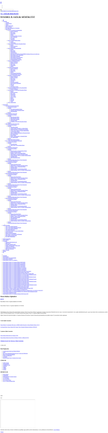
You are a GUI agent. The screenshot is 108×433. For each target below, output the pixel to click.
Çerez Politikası (56, 429)
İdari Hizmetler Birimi (14, 117)
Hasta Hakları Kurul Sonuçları (16, 57)
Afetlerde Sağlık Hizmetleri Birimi (17, 110)
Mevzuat (12, 84)
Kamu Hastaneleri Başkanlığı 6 (12, 210)
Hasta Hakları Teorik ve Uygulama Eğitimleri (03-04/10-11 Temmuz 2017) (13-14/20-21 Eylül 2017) (23, 290)
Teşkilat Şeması (9, 23)
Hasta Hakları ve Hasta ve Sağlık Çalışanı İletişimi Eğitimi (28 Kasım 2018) (18, 288)
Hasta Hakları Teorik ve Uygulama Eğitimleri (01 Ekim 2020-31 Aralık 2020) (18, 273)
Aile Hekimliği (6, 363)
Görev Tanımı (13, 96)
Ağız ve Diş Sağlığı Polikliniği (12, 228)
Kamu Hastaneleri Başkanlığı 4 (12, 185)
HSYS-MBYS (6, 240)
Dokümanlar (12, 33)
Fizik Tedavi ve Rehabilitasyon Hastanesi (14, 234)
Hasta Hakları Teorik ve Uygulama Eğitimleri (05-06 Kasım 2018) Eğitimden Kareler (20, 284)
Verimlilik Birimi (13, 156)
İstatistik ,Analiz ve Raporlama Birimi (17, 153)
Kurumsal (5, 21)
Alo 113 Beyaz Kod (7, 380)
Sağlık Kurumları (6, 225)
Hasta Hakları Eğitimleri (15, 56)
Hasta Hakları (5, 374)
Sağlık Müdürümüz (9, 25)
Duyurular (12, 38)
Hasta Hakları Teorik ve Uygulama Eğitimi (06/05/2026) (14, 262)
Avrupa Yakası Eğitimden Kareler (9, 292)
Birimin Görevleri (14, 46)
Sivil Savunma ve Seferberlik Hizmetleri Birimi (17, 90)
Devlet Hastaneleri (9, 232)
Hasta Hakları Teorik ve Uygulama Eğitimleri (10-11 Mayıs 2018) (16, 285)
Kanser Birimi (13, 135)
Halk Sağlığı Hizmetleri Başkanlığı (12, 123)
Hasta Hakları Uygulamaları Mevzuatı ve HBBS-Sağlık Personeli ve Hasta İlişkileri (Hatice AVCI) (19, 324)
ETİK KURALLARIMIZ (11, 247)
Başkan (11, 45)
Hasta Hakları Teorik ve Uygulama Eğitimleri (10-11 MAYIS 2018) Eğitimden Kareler (20, 291)
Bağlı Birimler (8, 29)
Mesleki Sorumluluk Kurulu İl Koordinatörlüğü (17, 87)
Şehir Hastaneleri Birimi (15, 157)
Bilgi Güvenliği (6, 250)
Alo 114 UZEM (6, 378)
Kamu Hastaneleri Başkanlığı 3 (12, 173)
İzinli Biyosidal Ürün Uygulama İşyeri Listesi (12, 357)
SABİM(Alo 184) (6, 365)
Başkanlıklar (5, 104)
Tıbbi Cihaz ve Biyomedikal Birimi (17, 145)
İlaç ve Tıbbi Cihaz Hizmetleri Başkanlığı (14, 140)
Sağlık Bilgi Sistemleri (14, 119)
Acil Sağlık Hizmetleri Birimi (16, 109)
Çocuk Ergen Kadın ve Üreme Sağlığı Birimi (14, 230)
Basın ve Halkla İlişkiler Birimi (14, 40)
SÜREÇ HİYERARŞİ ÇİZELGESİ (13, 245)
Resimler (12, 100)
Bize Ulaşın (12, 32)
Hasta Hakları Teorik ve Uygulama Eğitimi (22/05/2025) (14, 265)
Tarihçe (7, 24)
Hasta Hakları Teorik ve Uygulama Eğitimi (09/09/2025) (14, 264)
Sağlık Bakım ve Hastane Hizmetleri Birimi (19, 154)
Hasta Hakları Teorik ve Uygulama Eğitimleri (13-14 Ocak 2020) (16, 275)
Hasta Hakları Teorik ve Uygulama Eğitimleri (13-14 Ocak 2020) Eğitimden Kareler (19, 274)
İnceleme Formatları (14, 82)
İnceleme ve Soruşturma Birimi (14, 75)
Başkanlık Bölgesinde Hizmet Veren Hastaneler (17, 159)
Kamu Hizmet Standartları (15, 58)
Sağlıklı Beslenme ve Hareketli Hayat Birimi (19, 129)
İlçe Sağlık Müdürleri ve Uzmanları (12, 28)
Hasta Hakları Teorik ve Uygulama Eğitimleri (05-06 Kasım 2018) (16, 283)
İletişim (11, 34)
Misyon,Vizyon (9, 26)
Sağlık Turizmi (6, 362)
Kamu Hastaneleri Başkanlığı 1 (12, 147)
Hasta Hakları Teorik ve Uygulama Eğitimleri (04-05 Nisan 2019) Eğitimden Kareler (19, 279)
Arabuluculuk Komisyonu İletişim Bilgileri (11, 351)
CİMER (4, 368)
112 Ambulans (6, 377)
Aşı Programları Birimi (15, 131)
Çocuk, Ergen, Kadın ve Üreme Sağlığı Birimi (19, 130)
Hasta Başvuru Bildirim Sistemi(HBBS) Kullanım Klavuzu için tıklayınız (24, 54)
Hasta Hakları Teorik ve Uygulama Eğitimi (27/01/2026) (14, 263)
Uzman (11, 41)
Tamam (1, 431)
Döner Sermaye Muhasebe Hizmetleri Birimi (17, 43)
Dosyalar (12, 81)
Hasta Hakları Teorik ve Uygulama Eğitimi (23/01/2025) (14, 266)
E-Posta (4, 369)
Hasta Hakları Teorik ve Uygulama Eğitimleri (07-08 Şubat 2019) (16, 282)
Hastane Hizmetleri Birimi (15, 152)
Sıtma (4, 352)
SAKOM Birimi (13, 111)
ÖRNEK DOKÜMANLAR (11, 242)
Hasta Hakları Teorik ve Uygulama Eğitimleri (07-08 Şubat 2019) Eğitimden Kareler (19, 281)
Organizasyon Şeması (12, 107)
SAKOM (5, 366)
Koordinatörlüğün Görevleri (16, 36)
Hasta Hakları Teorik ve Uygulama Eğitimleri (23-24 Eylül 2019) (16, 278)
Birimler (9, 108)
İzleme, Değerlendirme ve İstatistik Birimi (18, 136)
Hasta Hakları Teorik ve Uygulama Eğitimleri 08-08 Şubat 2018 (15, 293)
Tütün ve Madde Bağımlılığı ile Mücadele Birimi (20, 132)
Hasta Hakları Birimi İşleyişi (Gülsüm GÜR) (9, 335)
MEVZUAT (8, 243)
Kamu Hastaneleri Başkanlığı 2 (12, 161)
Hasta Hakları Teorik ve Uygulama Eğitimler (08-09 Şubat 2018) (16, 287)
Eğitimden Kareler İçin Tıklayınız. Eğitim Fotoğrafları (11, 341)
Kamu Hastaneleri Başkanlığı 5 (12, 198)
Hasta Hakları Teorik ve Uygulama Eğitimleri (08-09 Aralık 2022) (16, 272)
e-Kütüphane (5, 375)
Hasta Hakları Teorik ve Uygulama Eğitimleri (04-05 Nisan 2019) (16, 280)
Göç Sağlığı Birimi (14, 137)
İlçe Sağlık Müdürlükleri (10, 236)
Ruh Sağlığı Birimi (14, 134)
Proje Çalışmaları (13, 37)
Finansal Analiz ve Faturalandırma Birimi (18, 150)
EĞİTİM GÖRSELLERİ (11, 244)
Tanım (11, 101)
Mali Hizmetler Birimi (14, 118)
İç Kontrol (5, 241)
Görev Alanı (12, 95)
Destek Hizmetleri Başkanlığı (11, 113)
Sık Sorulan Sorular (14, 86)
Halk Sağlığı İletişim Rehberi (13, 139)
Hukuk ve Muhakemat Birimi (14, 60)
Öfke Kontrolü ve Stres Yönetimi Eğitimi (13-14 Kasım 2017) (15, 289)
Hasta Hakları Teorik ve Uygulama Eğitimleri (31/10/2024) (14, 267)
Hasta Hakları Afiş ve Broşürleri (16, 55)
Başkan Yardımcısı (14, 31)
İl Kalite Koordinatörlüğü (13, 67)
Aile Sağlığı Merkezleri (10, 229)
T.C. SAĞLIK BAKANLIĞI (9, 14)
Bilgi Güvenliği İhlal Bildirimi (9, 354)
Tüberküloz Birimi (14, 127)
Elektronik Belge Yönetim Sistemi (9, 376)
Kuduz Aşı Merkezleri (7, 355)
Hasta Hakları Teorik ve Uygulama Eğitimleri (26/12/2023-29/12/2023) (17, 271)
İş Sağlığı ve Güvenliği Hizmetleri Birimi (18, 121)
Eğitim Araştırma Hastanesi (11, 233)
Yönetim (7, 22)
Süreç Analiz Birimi (12, 102)
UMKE (4, 367)
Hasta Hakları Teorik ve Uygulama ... (10, 260)
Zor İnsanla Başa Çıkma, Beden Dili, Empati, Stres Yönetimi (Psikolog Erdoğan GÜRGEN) (18, 327)
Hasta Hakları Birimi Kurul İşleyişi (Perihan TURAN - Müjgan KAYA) (14, 337)
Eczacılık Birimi (13, 144)
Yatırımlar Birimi (13, 120)
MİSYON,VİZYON (10, 249)
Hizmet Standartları (7, 238)
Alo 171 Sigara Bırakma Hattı (9, 381)
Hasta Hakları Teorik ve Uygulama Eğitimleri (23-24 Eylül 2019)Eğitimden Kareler (19, 276)
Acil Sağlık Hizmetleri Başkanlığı (12, 105)
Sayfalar (12, 85)
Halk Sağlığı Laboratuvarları (11, 235)
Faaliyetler (12, 39)
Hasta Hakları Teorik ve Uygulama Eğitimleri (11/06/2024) (14, 269)
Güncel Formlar (13, 52)
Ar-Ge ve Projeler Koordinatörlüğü (15, 30)
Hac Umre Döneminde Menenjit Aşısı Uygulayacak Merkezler (15, 353)
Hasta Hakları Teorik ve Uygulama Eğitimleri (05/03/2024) (14, 270)
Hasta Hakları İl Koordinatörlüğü (14, 48)
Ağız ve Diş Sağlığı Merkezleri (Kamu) (13, 227)
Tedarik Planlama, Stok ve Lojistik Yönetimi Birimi (20, 155)
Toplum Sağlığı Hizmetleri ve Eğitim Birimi (19, 128)
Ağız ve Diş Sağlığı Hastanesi (11, 226)
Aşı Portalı (5, 356)
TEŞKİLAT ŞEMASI (10, 246)
